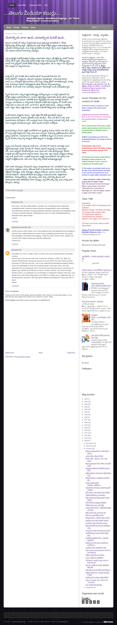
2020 (86, 412)
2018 (86, 417)
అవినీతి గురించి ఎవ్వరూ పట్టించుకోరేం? (97, 577)
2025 (86, 401)
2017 (86, 420)
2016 (86, 422)
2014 (86, 428)
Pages (33, 27)
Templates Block (63, 621)
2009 (86, 441)
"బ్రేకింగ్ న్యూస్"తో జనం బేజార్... (95, 555)
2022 (86, 407)
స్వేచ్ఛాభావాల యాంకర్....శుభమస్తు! (92, 301)
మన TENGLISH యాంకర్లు (94, 585)
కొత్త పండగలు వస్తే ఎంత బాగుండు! (96, 512)
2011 (86, 435)
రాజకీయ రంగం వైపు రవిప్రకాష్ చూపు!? (97, 520)
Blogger (92, 622)
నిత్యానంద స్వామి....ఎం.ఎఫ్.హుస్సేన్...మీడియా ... (100, 317)
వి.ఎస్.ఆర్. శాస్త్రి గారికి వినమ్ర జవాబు (96, 523)
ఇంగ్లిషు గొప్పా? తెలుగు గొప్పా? (94, 456)
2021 (86, 409)
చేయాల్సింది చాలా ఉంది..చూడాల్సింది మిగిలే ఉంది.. (35, 37)
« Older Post (71, 352)
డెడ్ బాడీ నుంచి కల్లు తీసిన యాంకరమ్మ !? (98, 570)
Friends (17, 27)
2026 (86, 399)
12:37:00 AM (15, 285)
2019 (86, 415)
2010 (86, 438)
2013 (86, 430)
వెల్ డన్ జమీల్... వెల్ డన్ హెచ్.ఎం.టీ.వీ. (98, 518)
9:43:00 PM (15, 221)
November (89, 446)
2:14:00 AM (15, 244)
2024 (86, 404)
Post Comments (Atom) (22, 357)
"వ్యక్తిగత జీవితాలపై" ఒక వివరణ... (96, 495)
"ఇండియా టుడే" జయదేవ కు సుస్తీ (96, 547)
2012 (86, 433)
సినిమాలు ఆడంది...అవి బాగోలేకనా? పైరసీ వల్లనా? (97, 270)
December (89, 443)
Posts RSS (22, 5)
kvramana (14, 250)
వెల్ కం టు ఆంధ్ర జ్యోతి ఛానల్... (95, 515)
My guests (85, 362)
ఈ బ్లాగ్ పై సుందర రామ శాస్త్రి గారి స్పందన (98, 530)
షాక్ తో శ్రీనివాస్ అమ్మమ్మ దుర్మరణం (96, 502)
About (9, 27)
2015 (86, 425)
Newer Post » (9, 352)
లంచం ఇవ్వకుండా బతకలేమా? (95, 558)
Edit (46, 5)
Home (12, 5)
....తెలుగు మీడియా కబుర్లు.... (32, 13)
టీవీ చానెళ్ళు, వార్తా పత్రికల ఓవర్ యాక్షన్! (98, 492)
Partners (25, 27)
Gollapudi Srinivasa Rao (19, 227)
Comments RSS (35, 5)
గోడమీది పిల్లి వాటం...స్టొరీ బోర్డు (95, 505)
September (89, 587)
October (88, 448)
